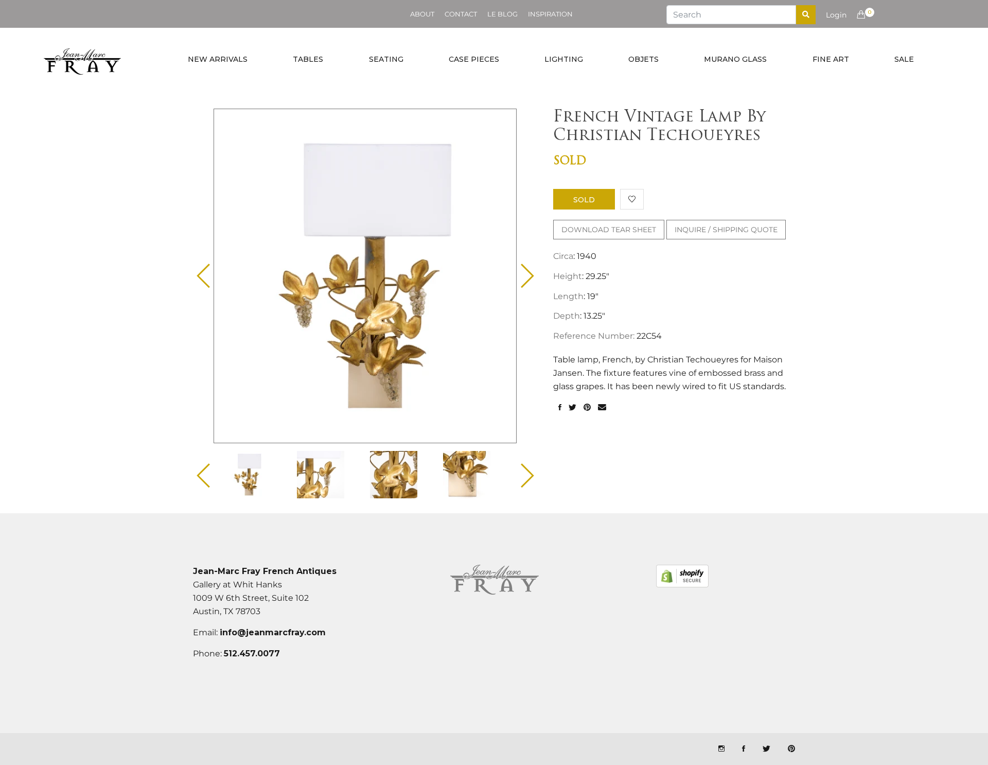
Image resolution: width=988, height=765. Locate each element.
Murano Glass (735, 59)
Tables (308, 59)
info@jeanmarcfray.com (273, 632)
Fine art (831, 59)
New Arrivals (218, 59)
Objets (643, 59)
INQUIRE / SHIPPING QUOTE (726, 229)
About (422, 14)
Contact (461, 14)
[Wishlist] (632, 199)
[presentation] (256, 474)
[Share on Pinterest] (587, 407)
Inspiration (550, 14)
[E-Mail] (602, 407)
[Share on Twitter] (572, 407)
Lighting (563, 59)
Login (836, 15)
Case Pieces (474, 59)
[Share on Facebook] (559, 407)
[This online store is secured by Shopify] (682, 576)
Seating (386, 59)
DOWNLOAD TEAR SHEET (608, 229)
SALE (904, 59)
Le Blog (502, 14)
